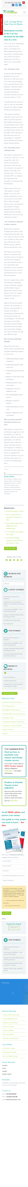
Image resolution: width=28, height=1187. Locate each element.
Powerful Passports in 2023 (14, 511)
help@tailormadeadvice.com (13, 1099)
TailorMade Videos (8, 718)
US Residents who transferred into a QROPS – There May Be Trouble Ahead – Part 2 (14, 604)
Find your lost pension (9, 677)
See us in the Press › (10, 693)
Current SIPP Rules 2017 (10, 1019)
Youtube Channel (6, 1074)
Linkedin (4, 1071)
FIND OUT (14, 927)
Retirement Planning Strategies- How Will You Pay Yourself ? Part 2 (14, 540)
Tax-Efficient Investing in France (12, 620)
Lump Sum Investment (9, 1052)
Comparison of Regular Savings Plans (13, 721)
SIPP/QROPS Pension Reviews (12, 710)
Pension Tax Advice (9, 1026)
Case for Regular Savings (10, 1056)
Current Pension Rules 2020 (11, 1015)
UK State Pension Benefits (10, 1038)
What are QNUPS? (8, 1034)
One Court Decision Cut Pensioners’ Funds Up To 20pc (14, 517)
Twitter (4, 1068)
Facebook (4, 1065)
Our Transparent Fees (9, 706)
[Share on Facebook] (6, 560)
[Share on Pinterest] (17, 560)
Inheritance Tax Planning (10, 1022)
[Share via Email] (21, 560)
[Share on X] (10, 560)
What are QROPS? (8, 1030)
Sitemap (5, 733)
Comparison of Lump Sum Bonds (12, 725)
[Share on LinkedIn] (14, 560)
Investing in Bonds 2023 (10, 680)
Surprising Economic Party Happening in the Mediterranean (14, 525)
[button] (24, 12)
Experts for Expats (8, 729)
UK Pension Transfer (9, 1048)
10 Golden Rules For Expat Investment (14, 714)
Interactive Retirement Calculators (12, 702)
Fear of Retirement (8, 623)
